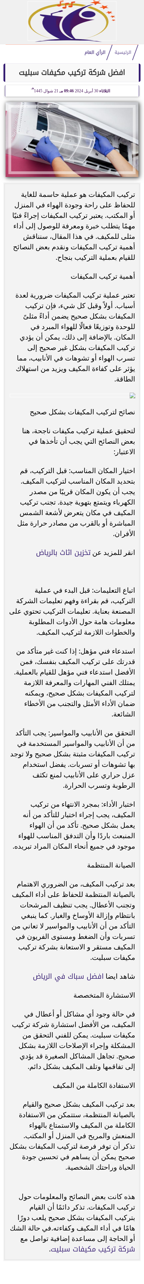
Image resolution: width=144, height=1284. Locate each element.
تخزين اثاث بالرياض (63, 552)
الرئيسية (123, 52)
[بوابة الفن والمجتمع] (72, 40)
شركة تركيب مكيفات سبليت (93, 1249)
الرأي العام (95, 52)
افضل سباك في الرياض (68, 976)
